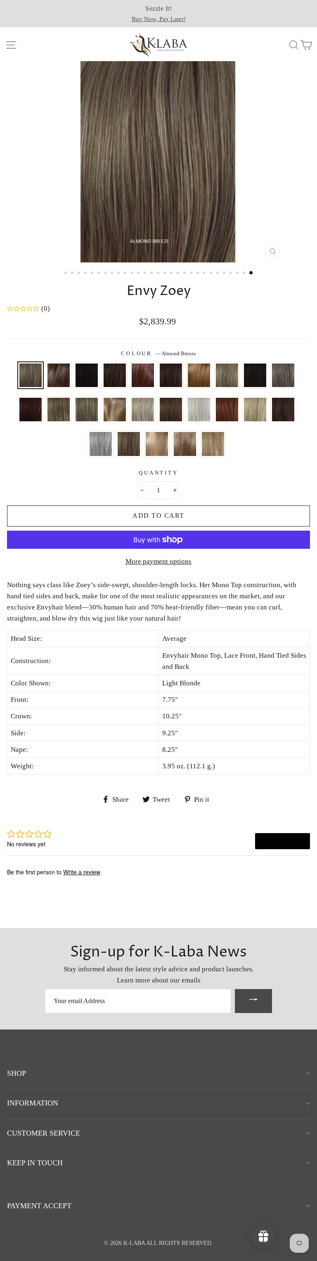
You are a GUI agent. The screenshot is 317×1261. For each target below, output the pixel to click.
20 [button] (192, 274)
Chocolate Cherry (142, 375)
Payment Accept (39, 1206)
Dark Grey (283, 375)
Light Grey (199, 410)
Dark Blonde (227, 375)
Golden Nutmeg (114, 410)
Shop (16, 1073)
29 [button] (251, 273)
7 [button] (106, 274)
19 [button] (185, 274)
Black (86, 375)
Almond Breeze (30, 375)
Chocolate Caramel (114, 375)
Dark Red (30, 410)
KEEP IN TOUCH (35, 1163)
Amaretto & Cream (58, 375)
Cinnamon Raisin (170, 375)
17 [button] (172, 274)
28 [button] (245, 274)
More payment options (158, 561)
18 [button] (179, 274)
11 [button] (132, 274)
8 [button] (113, 274)
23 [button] (212, 274)
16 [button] (165, 274)
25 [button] (225, 274)
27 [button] (238, 274)
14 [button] (152, 274)
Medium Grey (100, 444)
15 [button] (159, 274)
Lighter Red (227, 410)
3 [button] (80, 274)
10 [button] (126, 274)
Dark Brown (255, 375)
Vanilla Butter (213, 444)
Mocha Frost (128, 444)
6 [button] (99, 274)
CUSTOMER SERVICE (43, 1133)
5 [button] (93, 274)
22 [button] (205, 274)
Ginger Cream (86, 410)
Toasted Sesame (185, 444)
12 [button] (139, 274)
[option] (158, 13)
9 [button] (119, 274)
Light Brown (170, 410)
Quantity (158, 473)
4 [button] (86, 274)
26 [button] (231, 274)
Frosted (58, 410)
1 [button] (66, 274)
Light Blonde (142, 410)
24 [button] (218, 274)
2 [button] (73, 274)
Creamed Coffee (199, 375)
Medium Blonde (255, 410)
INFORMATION (32, 1103)
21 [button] (198, 274)
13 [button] (146, 274)
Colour (158, 354)
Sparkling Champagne (156, 444)
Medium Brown (283, 410)
